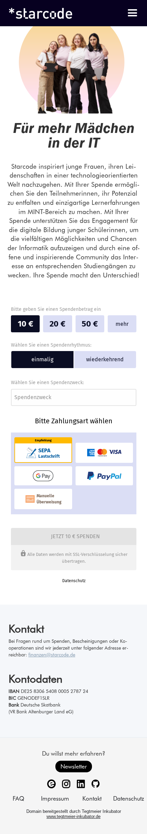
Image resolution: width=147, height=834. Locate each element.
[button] (132, 13)
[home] (37, 13)
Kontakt (92, 798)
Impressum (55, 798)
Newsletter (74, 766)
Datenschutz (128, 798)
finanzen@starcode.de (51, 654)
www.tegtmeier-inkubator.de (73, 816)
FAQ (18, 798)
